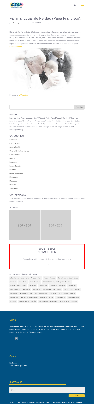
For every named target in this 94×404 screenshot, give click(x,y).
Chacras (13, 282)
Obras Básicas (63, 293)
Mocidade (13, 181)
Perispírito (43, 297)
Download (13, 162)
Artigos (33, 278)
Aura (39, 278)
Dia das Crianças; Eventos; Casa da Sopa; (57, 282)
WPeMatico (23, 95)
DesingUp (56, 402)
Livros (66, 289)
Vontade (74, 301)
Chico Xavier (22, 282)
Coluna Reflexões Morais (19, 151)
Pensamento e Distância (29, 297)
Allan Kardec (14, 278)
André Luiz (25, 278)
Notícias (12, 185)
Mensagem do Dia (26, 293)
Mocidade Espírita (41, 293)
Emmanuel (53, 286)
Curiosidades (14, 155)
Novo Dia (52, 293)
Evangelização (15, 166)
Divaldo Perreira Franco (18, 286)
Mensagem (47, 23)
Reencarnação (60, 297)
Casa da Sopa (14, 143)
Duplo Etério (43, 286)
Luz (71, 289)
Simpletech (79, 402)
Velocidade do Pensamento (48, 301)
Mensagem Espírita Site (21, 23)
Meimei (77, 289)
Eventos (12, 170)
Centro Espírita (15, 147)
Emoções (62, 286)
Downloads (32, 286)
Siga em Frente (24, 301)
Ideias (59, 289)
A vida (46, 278)
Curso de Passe (34, 282)
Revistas (13, 301)
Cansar (52, 278)
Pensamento (14, 297)
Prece (51, 297)
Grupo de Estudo (16, 173)
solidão (33, 301)
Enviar (76, 395)
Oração (72, 293)
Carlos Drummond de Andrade (68, 278)
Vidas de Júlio (64, 301)
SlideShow (13, 188)
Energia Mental (15, 289)
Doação (12, 158)
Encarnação (72, 286)
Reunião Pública (73, 297)
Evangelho (26, 289)
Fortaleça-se (37, 289)
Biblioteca (13, 140)
